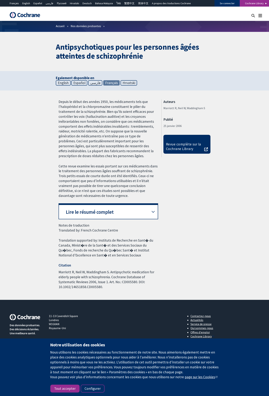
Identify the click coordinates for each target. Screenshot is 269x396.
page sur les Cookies (200, 377)
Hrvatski (74, 3)
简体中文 (143, 3)
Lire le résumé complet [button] (90, 212)
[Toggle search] (253, 15)
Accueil (60, 26)
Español (37, 3)
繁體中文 (129, 3)
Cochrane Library (254, 3)
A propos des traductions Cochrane (171, 3)
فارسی (49, 3)
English (26, 3)
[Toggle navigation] (260, 15)
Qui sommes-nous (201, 328)
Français (14, 3)
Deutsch (87, 3)
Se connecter (227, 3)
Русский (61, 3)
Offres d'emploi (200, 332)
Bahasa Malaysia (104, 3)
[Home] (27, 15)
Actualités (196, 320)
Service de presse (201, 324)
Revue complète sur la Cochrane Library (183, 146)
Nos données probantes (86, 26)
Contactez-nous (200, 316)
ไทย (118, 3)
